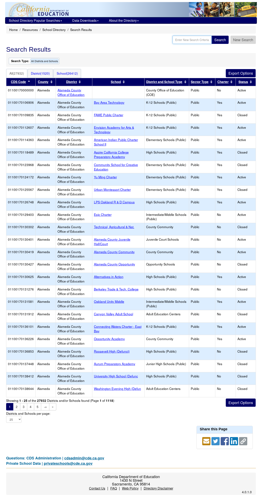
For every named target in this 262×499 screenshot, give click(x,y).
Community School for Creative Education (116, 166)
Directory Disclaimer (158, 488)
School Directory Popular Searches (34, 20)
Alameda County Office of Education (71, 92)
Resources (30, 29)
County (43, 82)
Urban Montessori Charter (112, 189)
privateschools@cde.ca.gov (68, 463)
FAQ (113, 488)
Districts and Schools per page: (28, 413)
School (116, 82)
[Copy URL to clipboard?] (243, 440)
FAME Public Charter (108, 115)
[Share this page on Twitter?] (216, 440)
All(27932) (16, 73)
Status (243, 82)
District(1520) (40, 73)
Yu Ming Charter (105, 177)
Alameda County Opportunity (114, 264)
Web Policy (130, 488)
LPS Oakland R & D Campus (114, 202)
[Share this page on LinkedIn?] (234, 440)
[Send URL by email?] (206, 440)
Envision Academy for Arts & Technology (114, 129)
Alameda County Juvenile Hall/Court (112, 241)
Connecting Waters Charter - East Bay (117, 328)
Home (13, 29)
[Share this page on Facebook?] (225, 440)
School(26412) (67, 73)
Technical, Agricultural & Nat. (114, 226)
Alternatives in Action (108, 276)
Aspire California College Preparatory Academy (111, 154)
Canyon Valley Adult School (113, 314)
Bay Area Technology (109, 102)
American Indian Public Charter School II (116, 141)
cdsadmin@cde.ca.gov (84, 458)
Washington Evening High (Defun (117, 388)
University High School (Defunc (116, 376)
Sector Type (200, 82)
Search (220, 39)
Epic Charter (103, 214)
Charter (223, 82)
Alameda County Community (114, 252)
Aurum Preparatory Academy (114, 363)
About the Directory (123, 20)
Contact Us (97, 488)
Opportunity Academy (109, 338)
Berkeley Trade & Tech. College (116, 289)
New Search (243, 39)
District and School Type (164, 82)
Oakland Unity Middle (109, 301)
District (71, 82)
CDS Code (18, 82)
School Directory (54, 29)
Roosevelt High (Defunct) (112, 351)
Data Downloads (84, 20)
